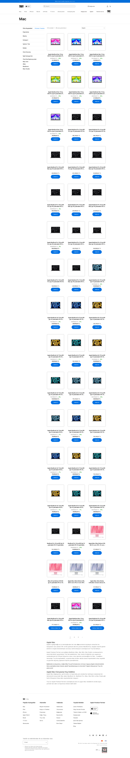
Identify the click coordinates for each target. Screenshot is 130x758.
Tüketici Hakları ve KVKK (80, 712)
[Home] (21, 6)
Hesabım (75, 717)
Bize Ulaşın (59, 723)
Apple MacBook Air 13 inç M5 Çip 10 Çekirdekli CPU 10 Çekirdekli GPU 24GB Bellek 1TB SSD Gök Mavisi (76, 393)
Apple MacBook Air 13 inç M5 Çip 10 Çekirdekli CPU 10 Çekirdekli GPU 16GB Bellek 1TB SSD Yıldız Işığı (76, 469)
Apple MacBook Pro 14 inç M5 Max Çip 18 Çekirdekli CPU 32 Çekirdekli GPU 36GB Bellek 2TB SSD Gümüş (76, 281)
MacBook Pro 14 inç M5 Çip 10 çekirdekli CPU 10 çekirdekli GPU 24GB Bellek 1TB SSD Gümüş (55, 544)
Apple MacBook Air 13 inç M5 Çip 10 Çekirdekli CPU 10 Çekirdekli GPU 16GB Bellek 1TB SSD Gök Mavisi (97, 393)
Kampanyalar (76, 715)
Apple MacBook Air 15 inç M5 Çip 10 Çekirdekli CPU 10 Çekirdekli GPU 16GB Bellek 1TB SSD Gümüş (55, 393)
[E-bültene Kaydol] (46, 742)
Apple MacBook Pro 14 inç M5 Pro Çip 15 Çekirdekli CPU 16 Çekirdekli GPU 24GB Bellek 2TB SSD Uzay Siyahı (97, 130)
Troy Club (42, 717)
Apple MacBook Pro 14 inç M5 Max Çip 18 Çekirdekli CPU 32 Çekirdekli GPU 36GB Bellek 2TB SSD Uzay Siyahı (97, 243)
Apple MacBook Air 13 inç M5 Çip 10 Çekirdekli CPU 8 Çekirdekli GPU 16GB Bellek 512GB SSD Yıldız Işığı (55, 506)
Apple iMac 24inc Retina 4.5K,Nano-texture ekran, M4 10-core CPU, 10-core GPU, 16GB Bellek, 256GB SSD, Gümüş (97, 582)
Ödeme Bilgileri (77, 723)
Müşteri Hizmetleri (44, 706)
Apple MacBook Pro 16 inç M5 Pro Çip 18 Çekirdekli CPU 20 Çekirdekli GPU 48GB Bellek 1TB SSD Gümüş (97, 619)
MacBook (26, 66)
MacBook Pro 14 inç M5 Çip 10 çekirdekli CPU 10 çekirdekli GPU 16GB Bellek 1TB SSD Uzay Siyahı (76, 544)
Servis (41, 720)
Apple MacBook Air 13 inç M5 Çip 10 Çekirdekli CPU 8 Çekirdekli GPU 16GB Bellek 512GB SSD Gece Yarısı (55, 469)
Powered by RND (103, 743)
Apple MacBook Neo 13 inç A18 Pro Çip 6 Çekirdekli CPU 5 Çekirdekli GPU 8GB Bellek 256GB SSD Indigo (76, 55)
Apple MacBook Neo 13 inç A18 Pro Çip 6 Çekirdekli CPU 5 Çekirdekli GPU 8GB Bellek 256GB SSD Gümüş (97, 93)
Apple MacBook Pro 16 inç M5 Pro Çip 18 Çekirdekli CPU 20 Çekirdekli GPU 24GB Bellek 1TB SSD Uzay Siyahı (55, 205)
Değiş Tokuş (43, 715)
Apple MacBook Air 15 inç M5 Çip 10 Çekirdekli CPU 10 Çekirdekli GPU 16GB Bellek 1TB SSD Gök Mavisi (97, 281)
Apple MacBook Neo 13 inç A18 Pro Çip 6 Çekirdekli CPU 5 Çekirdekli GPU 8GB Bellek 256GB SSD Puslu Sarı (55, 93)
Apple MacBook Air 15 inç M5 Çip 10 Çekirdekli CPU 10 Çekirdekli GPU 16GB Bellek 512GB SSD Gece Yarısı (76, 318)
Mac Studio (26, 69)
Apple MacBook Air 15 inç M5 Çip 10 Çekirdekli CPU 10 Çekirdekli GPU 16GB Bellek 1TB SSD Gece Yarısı (55, 318)
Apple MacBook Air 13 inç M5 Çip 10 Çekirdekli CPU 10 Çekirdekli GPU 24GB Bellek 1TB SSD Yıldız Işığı (97, 431)
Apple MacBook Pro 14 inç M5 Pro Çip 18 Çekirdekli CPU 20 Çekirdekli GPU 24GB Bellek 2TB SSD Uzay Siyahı (76, 243)
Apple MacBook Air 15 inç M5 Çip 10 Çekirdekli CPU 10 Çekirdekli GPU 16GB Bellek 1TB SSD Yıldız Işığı (97, 356)
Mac (78, 644)
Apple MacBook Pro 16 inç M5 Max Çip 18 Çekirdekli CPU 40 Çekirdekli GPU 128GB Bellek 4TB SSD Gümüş (55, 619)
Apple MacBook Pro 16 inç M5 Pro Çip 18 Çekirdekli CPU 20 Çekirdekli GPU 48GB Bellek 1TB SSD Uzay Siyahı (76, 168)
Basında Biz (60, 715)
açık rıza (27, 750)
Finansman (42, 712)
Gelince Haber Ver (55, 628)
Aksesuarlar (26, 723)
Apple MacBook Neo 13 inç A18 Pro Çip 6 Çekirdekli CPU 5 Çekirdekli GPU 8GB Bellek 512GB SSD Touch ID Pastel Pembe (76, 619)
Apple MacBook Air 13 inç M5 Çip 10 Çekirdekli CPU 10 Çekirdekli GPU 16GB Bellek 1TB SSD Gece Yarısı (76, 431)
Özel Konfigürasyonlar (30, 59)
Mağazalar (84, 11)
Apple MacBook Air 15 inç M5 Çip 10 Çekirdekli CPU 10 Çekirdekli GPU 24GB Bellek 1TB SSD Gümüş (76, 356)
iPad (24, 709)
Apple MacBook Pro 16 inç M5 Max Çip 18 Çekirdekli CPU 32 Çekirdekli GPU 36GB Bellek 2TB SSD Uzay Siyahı (55, 168)
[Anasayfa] (24, 699)
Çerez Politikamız (78, 706)
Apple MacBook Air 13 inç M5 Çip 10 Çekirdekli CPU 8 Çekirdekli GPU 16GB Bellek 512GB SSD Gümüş (76, 506)
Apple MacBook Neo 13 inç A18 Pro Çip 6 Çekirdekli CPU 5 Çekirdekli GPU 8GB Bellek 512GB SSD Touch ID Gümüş (55, 130)
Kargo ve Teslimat (44, 709)
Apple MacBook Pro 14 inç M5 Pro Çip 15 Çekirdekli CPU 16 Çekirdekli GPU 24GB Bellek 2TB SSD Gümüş (76, 130)
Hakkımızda (60, 706)
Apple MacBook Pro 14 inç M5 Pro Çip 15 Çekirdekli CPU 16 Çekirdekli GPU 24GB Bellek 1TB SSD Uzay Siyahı (55, 281)
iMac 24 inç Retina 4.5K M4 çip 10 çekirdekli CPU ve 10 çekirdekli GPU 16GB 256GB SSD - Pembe (55, 582)
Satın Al (55, 63)
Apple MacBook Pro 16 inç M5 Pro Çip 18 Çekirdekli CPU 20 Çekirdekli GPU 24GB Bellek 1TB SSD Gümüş (55, 243)
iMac (24, 64)
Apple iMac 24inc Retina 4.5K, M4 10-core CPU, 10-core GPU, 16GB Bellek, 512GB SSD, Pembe (97, 544)
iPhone (25, 712)
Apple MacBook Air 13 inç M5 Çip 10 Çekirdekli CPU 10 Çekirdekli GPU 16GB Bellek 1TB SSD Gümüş (97, 506)
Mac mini (25, 61)
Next (110, 1)
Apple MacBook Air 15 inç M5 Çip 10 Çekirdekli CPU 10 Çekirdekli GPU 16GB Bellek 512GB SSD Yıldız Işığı (55, 356)
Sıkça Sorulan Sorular (79, 709)
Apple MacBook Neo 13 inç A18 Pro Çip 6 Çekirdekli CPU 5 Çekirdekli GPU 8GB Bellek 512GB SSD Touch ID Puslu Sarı (76, 93)
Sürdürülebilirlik (61, 720)
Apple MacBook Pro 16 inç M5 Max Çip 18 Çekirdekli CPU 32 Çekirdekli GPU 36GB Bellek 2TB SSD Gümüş (76, 205)
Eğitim (91, 11)
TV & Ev (25, 720)
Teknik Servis (100, 11)
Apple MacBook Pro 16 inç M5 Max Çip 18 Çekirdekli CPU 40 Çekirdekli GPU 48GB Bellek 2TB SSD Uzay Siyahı (97, 168)
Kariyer (58, 717)
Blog (74, 726)
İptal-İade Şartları (78, 720)
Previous (20, 1)
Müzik (24, 717)
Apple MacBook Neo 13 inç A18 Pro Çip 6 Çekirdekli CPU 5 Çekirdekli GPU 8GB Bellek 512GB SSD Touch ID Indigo (97, 55)
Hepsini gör (72, 1)
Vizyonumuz (60, 709)
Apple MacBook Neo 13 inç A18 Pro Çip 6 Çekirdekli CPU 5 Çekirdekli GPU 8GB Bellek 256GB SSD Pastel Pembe (55, 55)
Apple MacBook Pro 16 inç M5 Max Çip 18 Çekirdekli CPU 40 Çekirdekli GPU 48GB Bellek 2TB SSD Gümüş (97, 205)
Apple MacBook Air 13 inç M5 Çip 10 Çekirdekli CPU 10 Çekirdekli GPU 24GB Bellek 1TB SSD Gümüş (97, 469)
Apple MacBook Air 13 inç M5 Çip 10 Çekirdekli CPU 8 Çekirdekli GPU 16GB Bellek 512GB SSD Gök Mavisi (55, 431)
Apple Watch (26, 715)
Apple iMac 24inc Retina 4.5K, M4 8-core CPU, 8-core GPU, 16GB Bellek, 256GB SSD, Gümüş (76, 582)
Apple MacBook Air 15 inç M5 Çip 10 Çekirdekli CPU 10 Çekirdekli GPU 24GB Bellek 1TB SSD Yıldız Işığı (97, 318)
